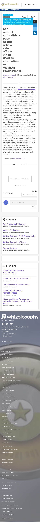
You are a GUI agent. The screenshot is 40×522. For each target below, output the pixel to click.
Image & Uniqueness (7, 420)
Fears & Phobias (5, 403)
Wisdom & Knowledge (7, 518)
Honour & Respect (6, 413)
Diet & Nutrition (5, 387)
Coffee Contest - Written (14, 242)
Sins (2, 492)
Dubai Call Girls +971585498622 (17, 279)
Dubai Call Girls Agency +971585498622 (13, 271)
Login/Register (30, 5)
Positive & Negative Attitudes (9, 475)
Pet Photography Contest (14, 224)
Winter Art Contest (11, 230)
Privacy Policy (6, 336)
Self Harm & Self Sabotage (8, 482)
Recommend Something (20, 179)
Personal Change (6, 465)
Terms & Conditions (8, 334)
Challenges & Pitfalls (7, 361)
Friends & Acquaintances (8, 407)
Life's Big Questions (6, 433)
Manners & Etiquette (7, 439)
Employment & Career (7, 390)
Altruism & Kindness (7, 354)
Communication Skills (7, 367)
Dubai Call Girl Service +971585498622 (13, 292)
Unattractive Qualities (7, 514)
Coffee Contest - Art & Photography (19, 236)
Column (6, 17)
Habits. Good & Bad (6, 410)
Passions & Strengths (7, 459)
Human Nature (5, 416)
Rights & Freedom (6, 478)
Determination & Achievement (10, 384)
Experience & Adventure (8, 397)
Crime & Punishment (7, 371)
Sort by (34, 191)
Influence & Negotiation (7, 426)
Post (33, 207)
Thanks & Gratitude (6, 495)
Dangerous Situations (7, 374)
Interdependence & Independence (10, 429)
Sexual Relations (5, 488)
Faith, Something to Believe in (9, 400)
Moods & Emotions (6, 446)
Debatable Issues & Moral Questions (11, 380)
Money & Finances (6, 443)
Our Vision (5, 331)
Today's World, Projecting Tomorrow (11, 508)
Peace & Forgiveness (7, 462)
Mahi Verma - (7, 274)
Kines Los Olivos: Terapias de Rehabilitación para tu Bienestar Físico (17, 301)
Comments (10, 77)
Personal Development (7, 469)
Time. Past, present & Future (9, 505)
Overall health (8, 15)
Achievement (5, 344)
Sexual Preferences (6, 485)
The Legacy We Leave (7, 498)
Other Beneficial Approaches (9, 449)
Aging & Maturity (6, 351)
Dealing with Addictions (8, 377)
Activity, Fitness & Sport (8, 348)
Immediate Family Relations (9, 423)
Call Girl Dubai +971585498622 (16, 285)
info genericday (9, 75)
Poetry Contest (10, 248)
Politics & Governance (7, 472)
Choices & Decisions (6, 364)
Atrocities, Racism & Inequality (9, 357)
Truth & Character (6, 511)
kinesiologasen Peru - (9, 305)
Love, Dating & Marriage (8, 436)
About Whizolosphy (9, 329)
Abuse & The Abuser (7, 341)
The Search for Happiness (8, 501)
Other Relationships (7, 452)
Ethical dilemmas (6, 393)
